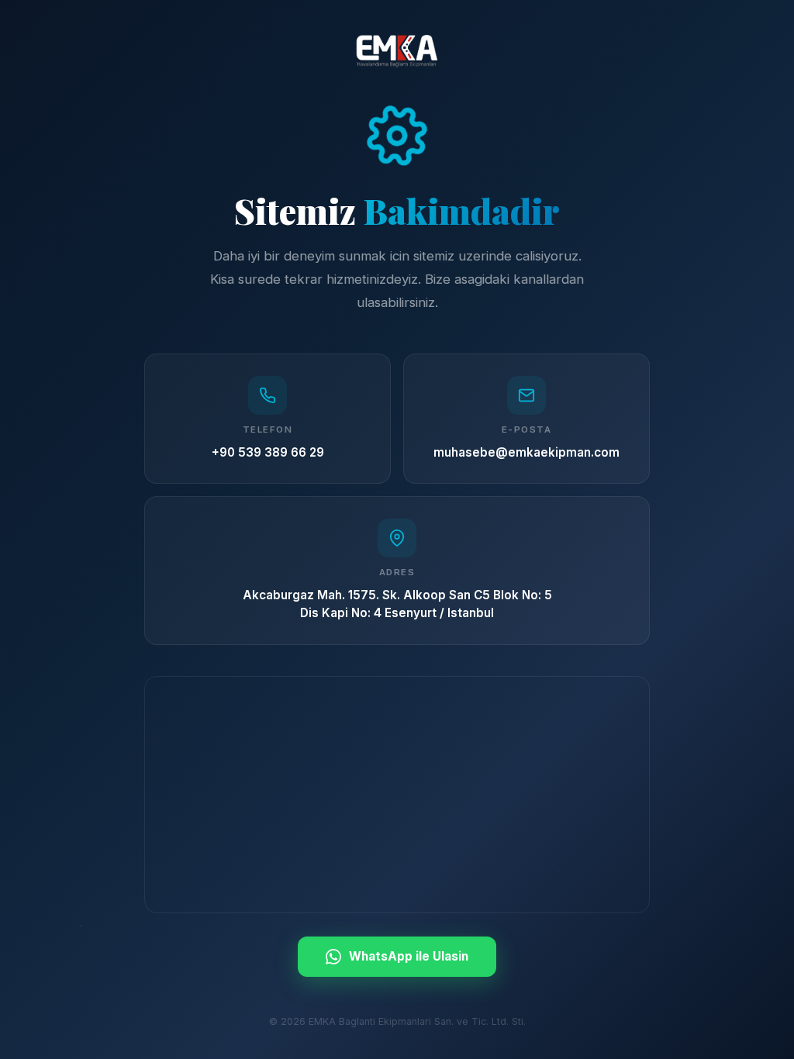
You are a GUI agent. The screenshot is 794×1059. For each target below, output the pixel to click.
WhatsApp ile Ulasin (408, 956)
